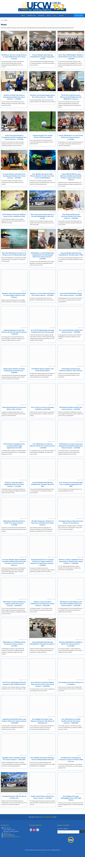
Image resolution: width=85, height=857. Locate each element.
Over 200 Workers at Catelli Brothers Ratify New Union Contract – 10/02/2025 (70, 721)
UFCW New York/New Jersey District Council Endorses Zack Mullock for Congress (71, 97)
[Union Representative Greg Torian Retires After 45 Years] (14, 393)
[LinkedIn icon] (42, 852)
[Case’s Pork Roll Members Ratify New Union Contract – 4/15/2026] (71, 279)
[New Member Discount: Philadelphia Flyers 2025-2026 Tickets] (71, 781)
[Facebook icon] (41, 852)
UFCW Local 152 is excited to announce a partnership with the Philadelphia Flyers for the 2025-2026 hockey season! (70, 804)
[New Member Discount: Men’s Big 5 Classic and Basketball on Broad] (42, 743)
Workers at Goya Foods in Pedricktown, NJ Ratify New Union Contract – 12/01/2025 (42, 603)
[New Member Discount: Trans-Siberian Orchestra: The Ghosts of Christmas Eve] (42, 704)
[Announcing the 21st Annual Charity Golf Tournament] (42, 121)
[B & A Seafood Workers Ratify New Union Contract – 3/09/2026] (71, 315)
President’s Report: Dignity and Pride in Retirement (42, 370)
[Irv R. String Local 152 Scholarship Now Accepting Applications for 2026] (71, 468)
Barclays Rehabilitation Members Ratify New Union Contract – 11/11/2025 (71, 644)
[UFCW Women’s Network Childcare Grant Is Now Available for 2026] (14, 200)
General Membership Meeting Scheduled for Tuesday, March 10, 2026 (42, 484)
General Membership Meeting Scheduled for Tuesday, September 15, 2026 (42, 57)
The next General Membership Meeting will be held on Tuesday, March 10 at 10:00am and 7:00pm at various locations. (42, 490)
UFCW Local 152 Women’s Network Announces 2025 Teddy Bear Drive (14, 683)
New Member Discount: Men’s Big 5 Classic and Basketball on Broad (42, 759)
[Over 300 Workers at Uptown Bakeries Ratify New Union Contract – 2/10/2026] (42, 429)
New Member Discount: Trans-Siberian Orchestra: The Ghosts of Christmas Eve (42, 721)
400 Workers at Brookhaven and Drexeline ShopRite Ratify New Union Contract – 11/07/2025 (71, 603)
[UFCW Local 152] (42, 7)
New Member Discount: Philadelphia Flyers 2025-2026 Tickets (71, 798)
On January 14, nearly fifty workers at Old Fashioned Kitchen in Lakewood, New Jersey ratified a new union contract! (14, 529)
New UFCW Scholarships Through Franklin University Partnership (42, 331)
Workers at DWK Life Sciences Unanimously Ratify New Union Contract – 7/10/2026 (14, 97)
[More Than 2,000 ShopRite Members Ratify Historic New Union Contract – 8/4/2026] (71, 40)
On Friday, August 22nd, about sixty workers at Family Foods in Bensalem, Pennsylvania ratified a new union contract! (42, 802)
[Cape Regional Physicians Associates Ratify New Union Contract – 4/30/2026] (71, 200)
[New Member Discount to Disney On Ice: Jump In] (71, 668)
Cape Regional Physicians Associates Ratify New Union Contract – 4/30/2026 (71, 216)
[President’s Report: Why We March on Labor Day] (14, 781)
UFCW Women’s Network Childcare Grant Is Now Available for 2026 (14, 215)
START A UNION (79, 15)
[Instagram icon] (43, 852)
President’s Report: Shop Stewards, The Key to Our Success (71, 522)
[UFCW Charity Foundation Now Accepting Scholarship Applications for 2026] (14, 429)
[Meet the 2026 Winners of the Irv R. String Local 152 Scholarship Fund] (14, 238)
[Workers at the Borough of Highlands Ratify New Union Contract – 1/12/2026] (14, 468)
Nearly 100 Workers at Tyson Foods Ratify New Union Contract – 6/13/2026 (71, 137)
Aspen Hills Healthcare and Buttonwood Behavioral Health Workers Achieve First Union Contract (71, 177)
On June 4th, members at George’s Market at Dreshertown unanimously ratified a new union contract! (13, 182)
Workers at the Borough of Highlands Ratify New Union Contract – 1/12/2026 (14, 484)
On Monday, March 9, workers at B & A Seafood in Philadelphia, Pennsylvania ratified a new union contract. (70, 336)
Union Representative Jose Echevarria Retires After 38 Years (70, 370)
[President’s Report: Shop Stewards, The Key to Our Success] (71, 506)
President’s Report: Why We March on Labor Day (14, 797)
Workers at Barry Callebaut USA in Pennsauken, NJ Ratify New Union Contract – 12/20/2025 (71, 561)
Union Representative (47, 817)
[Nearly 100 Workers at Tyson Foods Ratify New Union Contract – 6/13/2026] (71, 121)
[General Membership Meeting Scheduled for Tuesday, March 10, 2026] (42, 468)
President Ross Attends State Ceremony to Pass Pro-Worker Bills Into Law (71, 759)
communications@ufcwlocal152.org (11, 836)
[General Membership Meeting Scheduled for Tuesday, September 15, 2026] (42, 40)
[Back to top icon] (79, 854)
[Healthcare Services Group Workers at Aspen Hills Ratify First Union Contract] (14, 40)
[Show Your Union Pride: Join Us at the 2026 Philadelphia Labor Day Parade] (42, 200)
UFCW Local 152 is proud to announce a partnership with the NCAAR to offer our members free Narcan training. (42, 413)
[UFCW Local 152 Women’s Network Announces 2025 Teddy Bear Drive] (14, 668)
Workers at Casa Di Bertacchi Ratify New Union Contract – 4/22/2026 (42, 294)
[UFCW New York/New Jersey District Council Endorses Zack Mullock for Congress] (71, 80)
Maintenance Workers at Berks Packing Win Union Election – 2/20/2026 (14, 370)
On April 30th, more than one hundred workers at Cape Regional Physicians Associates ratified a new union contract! (70, 222)
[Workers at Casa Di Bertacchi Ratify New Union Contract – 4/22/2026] (42, 279)
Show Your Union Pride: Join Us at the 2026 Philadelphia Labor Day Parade (42, 216)
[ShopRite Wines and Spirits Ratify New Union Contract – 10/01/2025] (14, 743)
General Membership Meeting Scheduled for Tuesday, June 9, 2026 (71, 254)
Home (2, 20)
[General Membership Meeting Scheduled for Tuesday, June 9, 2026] (71, 238)
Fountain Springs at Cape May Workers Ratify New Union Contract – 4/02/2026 (14, 332)
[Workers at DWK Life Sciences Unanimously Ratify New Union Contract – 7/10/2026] (14, 80)
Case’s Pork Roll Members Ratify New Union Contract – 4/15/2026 (71, 294)
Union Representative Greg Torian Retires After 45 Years (14, 408)
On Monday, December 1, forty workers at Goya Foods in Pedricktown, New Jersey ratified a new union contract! (41, 610)
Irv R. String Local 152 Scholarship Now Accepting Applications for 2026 (71, 484)
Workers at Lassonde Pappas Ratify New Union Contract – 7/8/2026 (42, 96)
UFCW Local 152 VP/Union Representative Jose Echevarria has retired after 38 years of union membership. (69, 375)
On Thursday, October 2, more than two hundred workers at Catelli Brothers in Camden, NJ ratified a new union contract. (70, 727)
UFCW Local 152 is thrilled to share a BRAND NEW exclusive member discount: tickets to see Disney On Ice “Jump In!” (70, 688)
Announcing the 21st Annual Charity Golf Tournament (42, 136)
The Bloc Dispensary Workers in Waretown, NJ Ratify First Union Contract (42, 523)
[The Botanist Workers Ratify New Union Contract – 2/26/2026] (71, 393)
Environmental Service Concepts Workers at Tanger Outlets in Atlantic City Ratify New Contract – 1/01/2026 (42, 562)
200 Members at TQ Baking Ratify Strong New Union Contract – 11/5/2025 (14, 644)
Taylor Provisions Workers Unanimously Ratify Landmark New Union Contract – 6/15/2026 (14, 137)
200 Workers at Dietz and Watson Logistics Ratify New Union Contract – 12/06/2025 (14, 603)
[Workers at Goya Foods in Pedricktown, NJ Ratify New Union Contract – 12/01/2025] (42, 587)
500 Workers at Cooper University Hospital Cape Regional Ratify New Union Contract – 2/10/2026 (71, 446)
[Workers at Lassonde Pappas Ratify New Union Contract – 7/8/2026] (42, 80)
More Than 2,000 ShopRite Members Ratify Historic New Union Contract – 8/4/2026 (70, 57)
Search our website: (62, 828)
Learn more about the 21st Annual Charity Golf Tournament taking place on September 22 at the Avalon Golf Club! (41, 142)
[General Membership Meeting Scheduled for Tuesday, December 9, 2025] (42, 627)
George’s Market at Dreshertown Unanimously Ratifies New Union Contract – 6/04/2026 (14, 176)
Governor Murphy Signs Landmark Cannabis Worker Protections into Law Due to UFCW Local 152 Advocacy (14, 562)
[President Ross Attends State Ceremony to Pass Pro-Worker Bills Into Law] (71, 743)
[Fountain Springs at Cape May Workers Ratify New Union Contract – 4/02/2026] (14, 315)
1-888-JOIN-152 (6, 833)
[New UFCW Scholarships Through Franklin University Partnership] (42, 315)
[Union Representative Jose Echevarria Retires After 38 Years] (71, 354)
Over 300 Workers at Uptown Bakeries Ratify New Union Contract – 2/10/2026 (42, 446)
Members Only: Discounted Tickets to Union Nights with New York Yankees (14, 295)
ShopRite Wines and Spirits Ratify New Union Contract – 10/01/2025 (14, 759)
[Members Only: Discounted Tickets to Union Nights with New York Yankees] (14, 279)
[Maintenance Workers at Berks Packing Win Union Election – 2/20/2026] (14, 354)
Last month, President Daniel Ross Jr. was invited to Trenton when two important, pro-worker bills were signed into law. (70, 766)
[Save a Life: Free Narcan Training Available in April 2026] (42, 393)
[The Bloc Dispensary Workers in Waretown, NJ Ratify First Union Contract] (42, 506)
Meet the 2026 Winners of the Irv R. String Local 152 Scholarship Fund (14, 254)
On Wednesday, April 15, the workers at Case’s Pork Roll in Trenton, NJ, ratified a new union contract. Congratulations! (70, 299)
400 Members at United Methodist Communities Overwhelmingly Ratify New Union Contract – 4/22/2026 (42, 256)
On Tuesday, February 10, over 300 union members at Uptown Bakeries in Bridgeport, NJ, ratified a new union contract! (42, 452)
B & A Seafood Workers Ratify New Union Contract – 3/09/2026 (71, 331)
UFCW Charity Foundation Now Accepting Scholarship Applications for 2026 (14, 446)
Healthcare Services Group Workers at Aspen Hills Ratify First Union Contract (14, 57)
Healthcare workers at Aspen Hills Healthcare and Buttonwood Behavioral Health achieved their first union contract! (70, 184)
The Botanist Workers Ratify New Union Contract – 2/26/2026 (70, 408)
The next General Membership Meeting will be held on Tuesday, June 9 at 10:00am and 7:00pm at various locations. (70, 259)
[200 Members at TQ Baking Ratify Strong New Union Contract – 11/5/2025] (14, 627)
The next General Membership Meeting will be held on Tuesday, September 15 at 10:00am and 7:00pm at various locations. (42, 63)
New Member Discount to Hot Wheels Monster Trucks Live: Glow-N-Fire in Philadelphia (42, 176)
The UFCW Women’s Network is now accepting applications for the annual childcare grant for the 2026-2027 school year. (13, 221)
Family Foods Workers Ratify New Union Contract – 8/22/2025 (42, 797)
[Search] (82, 831)
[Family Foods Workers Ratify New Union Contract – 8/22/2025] (42, 781)
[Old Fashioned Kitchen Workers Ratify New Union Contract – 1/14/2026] (14, 506)
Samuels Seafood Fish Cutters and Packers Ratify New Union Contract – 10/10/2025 (14, 721)
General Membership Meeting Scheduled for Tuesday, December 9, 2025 (42, 644)
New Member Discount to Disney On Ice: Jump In (70, 683)
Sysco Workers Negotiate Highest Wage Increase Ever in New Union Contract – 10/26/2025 (42, 684)
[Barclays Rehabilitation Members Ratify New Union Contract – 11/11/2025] (71, 627)
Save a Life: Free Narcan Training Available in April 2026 (42, 408)
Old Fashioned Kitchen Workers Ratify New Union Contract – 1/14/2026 (14, 523)
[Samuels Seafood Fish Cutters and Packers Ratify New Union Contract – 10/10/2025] (14, 704)
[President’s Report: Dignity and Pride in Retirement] (42, 354)
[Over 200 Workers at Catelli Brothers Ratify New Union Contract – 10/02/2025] (71, 704)
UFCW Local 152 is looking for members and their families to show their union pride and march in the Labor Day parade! (42, 222)
